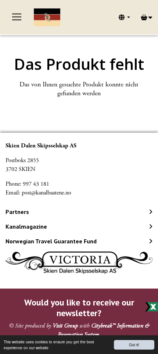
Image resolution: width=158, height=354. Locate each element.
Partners (17, 211)
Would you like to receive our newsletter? (79, 308)
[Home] (47, 17)
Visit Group (65, 326)
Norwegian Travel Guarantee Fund (51, 241)
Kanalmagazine (26, 226)
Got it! (134, 344)
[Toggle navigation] (17, 17)
